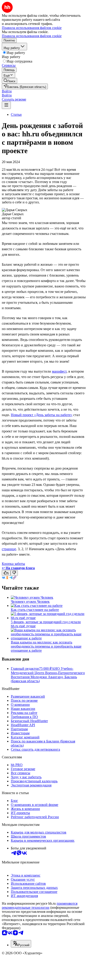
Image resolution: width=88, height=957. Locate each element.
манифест (59, 371)
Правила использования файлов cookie (32, 36)
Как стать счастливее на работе (35, 610)
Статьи (16, 114)
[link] (9, 81)
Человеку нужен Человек (30, 601)
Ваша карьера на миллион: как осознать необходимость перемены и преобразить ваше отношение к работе (46, 646)
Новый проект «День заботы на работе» (41, 415)
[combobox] (21, 943)
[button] (7, 91)
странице (9, 549)
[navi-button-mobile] (6, 105)
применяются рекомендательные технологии (39, 905)
